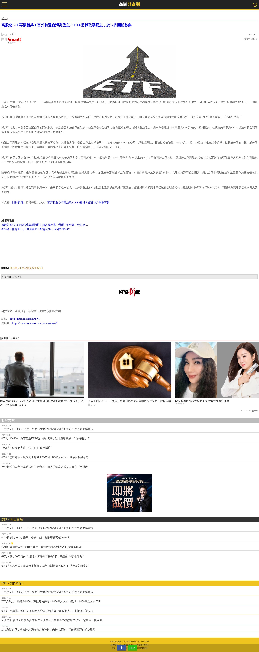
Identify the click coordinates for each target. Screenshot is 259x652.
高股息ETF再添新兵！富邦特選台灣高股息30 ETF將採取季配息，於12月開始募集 (66, 25)
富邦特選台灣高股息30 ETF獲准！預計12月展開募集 (78, 202)
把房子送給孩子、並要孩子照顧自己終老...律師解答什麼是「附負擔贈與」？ (129, 403)
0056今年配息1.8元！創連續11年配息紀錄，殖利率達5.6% (35, 229)
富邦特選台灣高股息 (33, 268)
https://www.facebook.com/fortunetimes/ (34, 323)
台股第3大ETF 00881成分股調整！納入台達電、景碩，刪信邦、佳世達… (44, 224)
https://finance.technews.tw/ (25, 318)
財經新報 (12, 43)
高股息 (13, 268)
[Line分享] (133, 648)
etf (19, 268)
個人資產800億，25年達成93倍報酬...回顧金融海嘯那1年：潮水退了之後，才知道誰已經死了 (41, 403)
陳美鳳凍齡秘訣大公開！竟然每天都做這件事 (202, 400)
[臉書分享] (122, 648)
